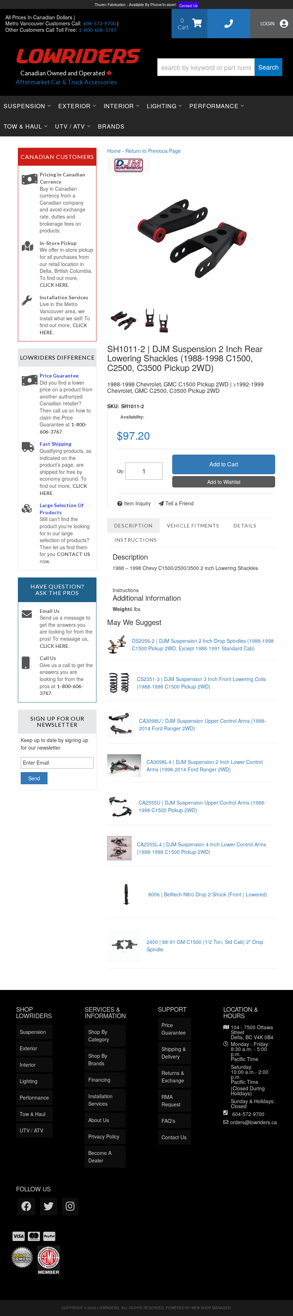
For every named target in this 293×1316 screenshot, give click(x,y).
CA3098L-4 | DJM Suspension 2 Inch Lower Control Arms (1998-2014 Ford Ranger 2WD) (204, 765)
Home (114, 150)
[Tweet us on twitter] (48, 1206)
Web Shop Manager (211, 1307)
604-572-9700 (248, 1113)
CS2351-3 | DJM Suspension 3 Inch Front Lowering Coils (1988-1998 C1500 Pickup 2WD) (201, 682)
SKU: (113, 406)
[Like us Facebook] (26, 1206)
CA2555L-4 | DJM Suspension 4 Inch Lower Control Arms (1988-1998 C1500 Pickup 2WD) (201, 848)
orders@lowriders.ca (253, 1122)
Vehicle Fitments (193, 525)
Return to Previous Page (153, 150)
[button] (219, 67)
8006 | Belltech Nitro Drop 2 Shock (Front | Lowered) (207, 894)
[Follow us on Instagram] (70, 1206)
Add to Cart (223, 464)
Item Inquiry (137, 503)
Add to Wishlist (223, 481)
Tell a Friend (179, 503)
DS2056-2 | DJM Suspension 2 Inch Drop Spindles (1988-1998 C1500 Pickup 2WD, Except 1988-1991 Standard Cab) (203, 644)
